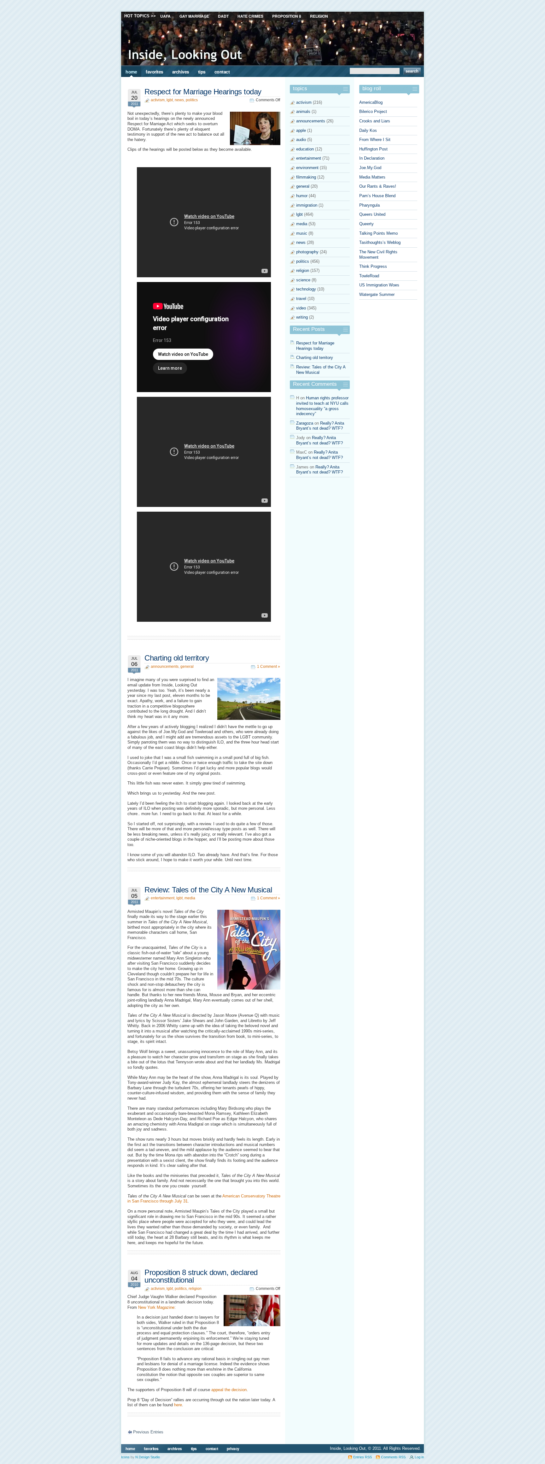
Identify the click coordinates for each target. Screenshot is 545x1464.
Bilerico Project (373, 111)
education (305, 149)
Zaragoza (304, 423)
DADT (223, 16)
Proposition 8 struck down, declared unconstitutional (201, 1276)
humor (302, 195)
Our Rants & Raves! (377, 186)
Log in (419, 1457)
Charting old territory (176, 658)
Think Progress (373, 266)
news (179, 100)
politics (192, 100)
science (303, 280)
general (187, 666)
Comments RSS (393, 1457)
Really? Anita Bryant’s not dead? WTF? (320, 426)
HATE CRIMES (250, 16)
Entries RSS (362, 1457)
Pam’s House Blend (377, 195)
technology (306, 289)
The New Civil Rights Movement (378, 255)
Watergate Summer (377, 294)
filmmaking (306, 177)
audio (301, 139)
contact (222, 71)
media (190, 898)
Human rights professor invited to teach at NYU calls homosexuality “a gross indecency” (322, 406)
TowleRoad (369, 275)
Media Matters (372, 177)
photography (307, 252)
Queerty (366, 223)
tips (202, 71)
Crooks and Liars (374, 121)
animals (303, 111)
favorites (154, 71)
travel (301, 298)
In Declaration (371, 158)
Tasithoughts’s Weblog (380, 242)
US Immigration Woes (379, 285)
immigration (306, 205)
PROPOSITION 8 (286, 16)
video (301, 308)
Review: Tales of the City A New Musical (208, 889)
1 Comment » (268, 666)
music (301, 233)
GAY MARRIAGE (194, 16)
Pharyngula (369, 205)
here (178, 1404)
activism (158, 100)
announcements (165, 666)
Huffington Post (373, 149)
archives (180, 71)
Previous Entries (148, 1432)
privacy (233, 1448)
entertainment (162, 898)
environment (307, 167)
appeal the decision (229, 1389)
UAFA (165, 16)
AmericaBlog (371, 102)
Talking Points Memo (378, 233)
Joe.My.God (370, 167)
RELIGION (319, 16)
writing (302, 317)
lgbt (170, 100)
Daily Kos (368, 130)
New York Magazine (156, 1307)
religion (195, 1288)
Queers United (372, 214)
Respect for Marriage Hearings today (202, 91)
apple (301, 130)
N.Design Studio (147, 1457)
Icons (125, 1457)
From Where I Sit (374, 139)
